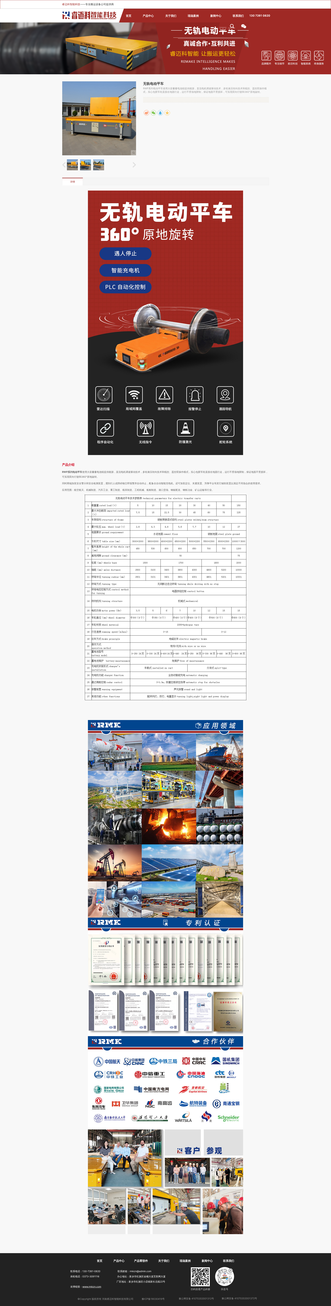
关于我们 (170, 15)
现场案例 (193, 15)
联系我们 (238, 15)
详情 (72, 181)
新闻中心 (215, 15)
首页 (128, 15)
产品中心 (148, 15)
